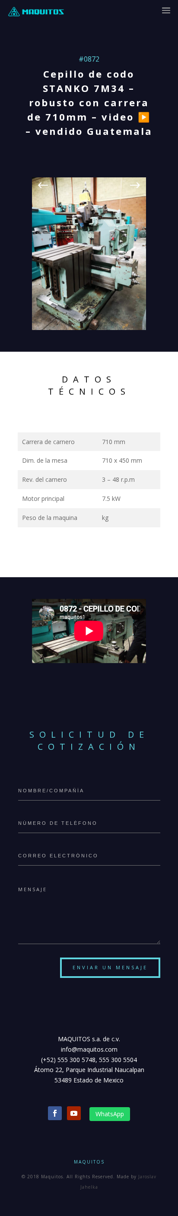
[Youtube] (74, 1113)
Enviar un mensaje (110, 967)
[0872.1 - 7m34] (89, 328)
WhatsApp (109, 1114)
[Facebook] (55, 1113)
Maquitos (89, 1162)
